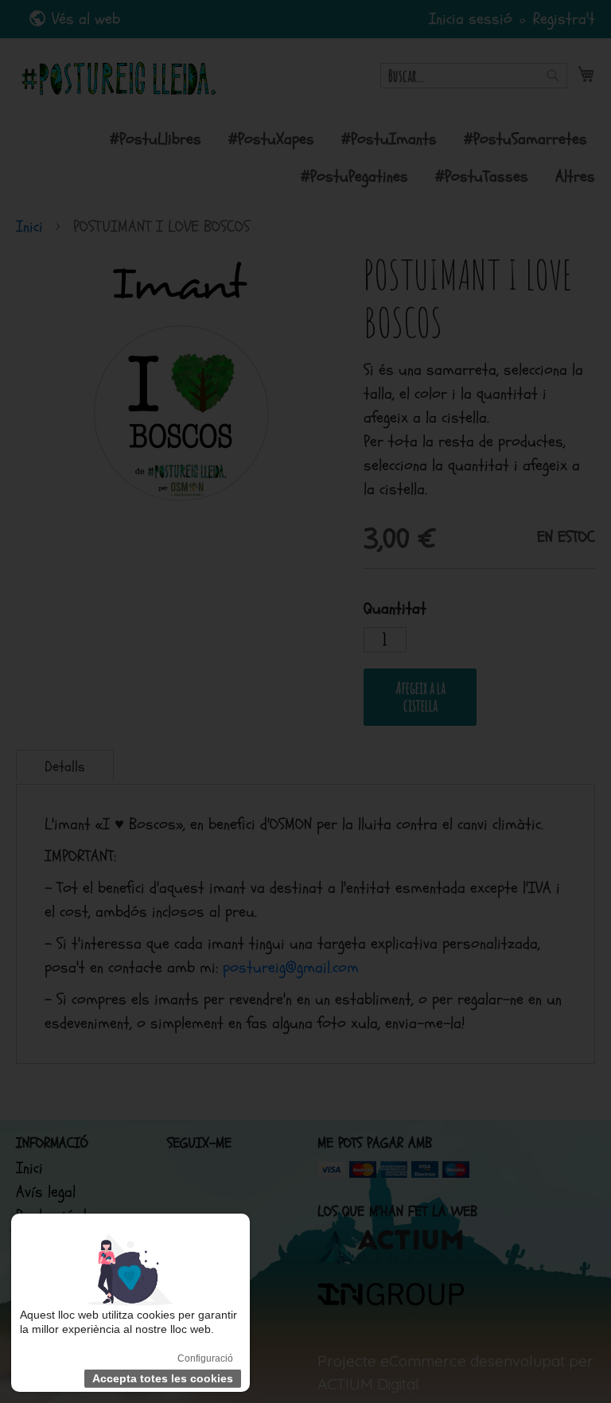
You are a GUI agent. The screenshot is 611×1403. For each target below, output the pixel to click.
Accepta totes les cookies (162, 1378)
